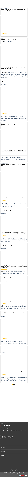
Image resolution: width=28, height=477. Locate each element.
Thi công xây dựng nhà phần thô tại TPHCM (14, 75)
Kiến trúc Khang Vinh (16, 473)
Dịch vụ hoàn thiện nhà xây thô (17, 378)
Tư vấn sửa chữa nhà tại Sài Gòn (17, 76)
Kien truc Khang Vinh (10, 12)
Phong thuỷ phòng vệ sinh (17, 272)
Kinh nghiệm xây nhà (3, 163)
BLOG (23, 472)
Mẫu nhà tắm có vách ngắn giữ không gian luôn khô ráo (7, 204)
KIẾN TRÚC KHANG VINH (6, 472)
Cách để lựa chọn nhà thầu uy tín (4, 378)
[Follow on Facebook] (10, 470)
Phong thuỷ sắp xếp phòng (6, 245)
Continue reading (4, 33)
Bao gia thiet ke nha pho (4, 116)
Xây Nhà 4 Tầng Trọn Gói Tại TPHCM (8, 39)
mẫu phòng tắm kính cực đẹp (23, 204)
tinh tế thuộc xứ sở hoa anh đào (15, 240)
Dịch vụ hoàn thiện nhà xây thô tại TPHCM (16, 157)
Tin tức (2, 8)
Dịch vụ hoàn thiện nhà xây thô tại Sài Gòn (8, 157)
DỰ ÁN (11, 472)
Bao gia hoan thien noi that (15, 72)
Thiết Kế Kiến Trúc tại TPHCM (6, 76)
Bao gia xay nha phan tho (15, 116)
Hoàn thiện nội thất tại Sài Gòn (11, 74)
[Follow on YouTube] (17, 470)
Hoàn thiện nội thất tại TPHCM (17, 74)
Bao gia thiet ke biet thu (3, 377)
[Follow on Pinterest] (15, 470)
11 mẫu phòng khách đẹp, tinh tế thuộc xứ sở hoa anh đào (12, 210)
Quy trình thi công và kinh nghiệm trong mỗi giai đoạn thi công (13, 312)
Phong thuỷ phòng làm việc (7, 272)
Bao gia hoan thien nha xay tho (10, 72)
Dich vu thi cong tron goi (22, 157)
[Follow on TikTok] (12, 470)
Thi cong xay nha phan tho (16, 119)
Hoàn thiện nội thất (6, 74)
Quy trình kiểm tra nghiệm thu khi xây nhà (9, 277)
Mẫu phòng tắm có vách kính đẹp (16, 204)
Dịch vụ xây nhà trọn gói (9, 203)
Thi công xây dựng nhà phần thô (23, 74)
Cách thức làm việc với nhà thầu (11, 378)
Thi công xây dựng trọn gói (21, 75)
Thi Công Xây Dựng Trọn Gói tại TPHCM (10, 119)
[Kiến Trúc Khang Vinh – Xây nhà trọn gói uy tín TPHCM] (14, 2)
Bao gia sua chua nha (20, 72)
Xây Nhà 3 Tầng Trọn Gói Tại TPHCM (8, 81)
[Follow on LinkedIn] (16, 470)
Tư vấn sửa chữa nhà (11, 76)
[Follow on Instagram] (11, 470)
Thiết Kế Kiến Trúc (21, 119)
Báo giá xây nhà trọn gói (20, 116)
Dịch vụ (2, 38)
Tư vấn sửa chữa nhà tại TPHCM (23, 76)
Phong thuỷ (4, 271)
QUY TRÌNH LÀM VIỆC (15, 472)
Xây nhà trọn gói (5, 8)
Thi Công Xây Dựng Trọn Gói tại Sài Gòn (7, 159)
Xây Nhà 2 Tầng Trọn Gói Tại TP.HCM (8, 124)
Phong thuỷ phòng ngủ (12, 272)
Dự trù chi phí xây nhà (11, 239)
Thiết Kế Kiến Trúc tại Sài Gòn (5, 160)
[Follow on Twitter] (14, 470)
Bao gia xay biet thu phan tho (10, 116)
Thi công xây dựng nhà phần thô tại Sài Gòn (5, 75)
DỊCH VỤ (20, 472)
